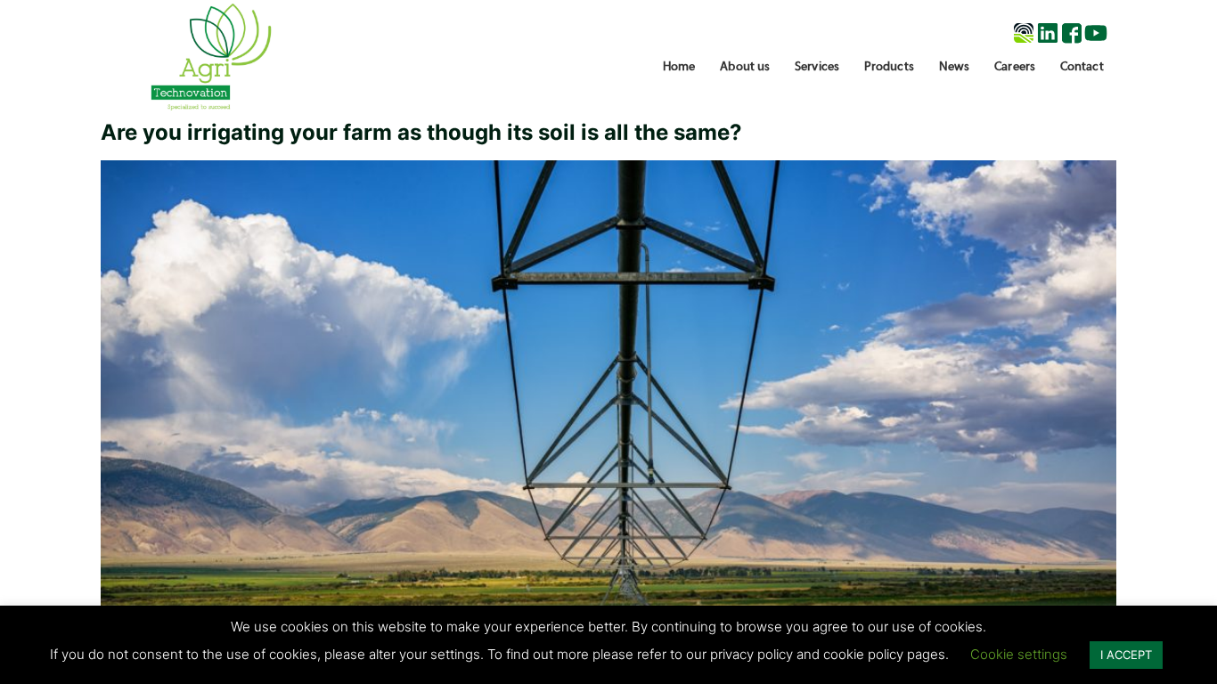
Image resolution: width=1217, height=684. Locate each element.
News (954, 67)
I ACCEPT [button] (1126, 654)
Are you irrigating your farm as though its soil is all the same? (421, 132)
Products (889, 67)
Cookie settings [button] (1018, 654)
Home (679, 67)
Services (817, 67)
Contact (1082, 67)
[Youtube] (1095, 33)
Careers (1014, 67)
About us (745, 67)
